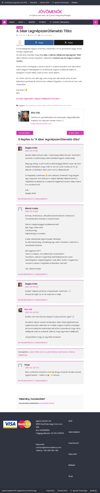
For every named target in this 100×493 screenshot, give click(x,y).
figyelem (31, 105)
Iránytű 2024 (44, 2)
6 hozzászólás (46, 35)
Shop (21, 22)
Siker (44, 105)
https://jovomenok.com (41, 123)
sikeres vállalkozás (54, 105)
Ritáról (42, 22)
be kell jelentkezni (46, 403)
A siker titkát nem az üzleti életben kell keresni (76, 133)
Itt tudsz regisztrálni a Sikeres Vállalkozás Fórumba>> (38, 98)
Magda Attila (31, 147)
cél (26, 105)
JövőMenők (50, 11)
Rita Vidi (33, 35)
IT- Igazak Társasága (60, 2)
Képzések (33, 2)
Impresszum (74, 443)
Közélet (19, 27)
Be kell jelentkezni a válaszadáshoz (32, 199)
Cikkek (11, 22)
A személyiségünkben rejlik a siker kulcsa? (26, 133)
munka (38, 105)
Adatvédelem (74, 432)
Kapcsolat (73, 454)
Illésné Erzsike (31, 208)
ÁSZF (70, 421)
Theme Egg (31, 490)
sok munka (67, 105)
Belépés (75, 2)
